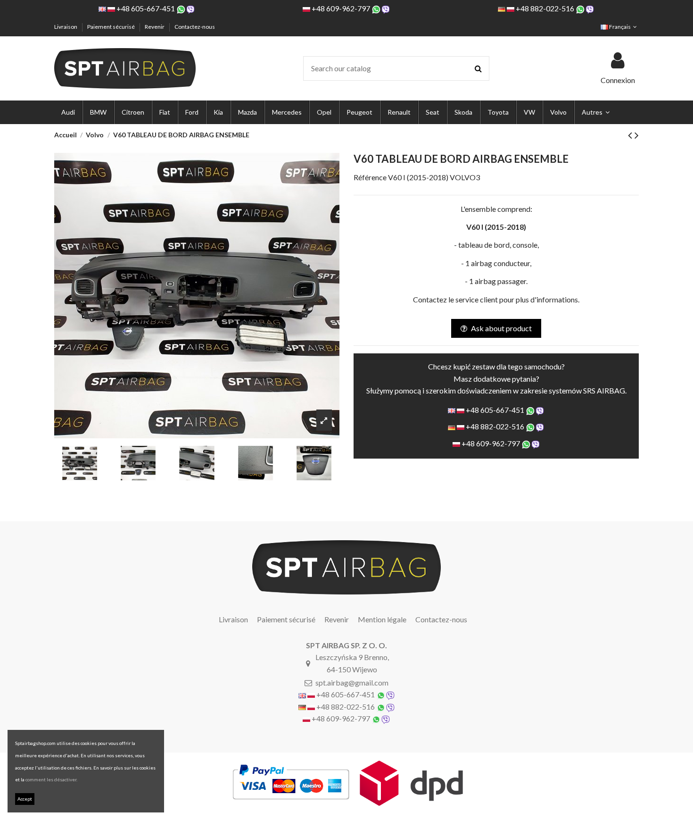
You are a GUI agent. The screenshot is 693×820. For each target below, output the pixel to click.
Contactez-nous (194, 26)
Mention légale (382, 619)
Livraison (66, 26)
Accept (24, 799)
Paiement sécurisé (111, 26)
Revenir (155, 26)
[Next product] (637, 135)
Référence (370, 177)
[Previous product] (631, 135)
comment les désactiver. (51, 779)
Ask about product (501, 328)
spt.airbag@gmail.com (351, 682)
